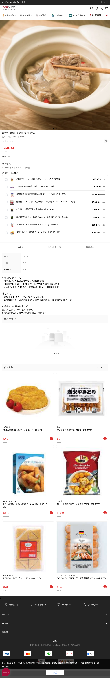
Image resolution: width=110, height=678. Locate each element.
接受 (55, 672)
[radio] (3, 141)
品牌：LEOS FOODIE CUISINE (13, 137)
